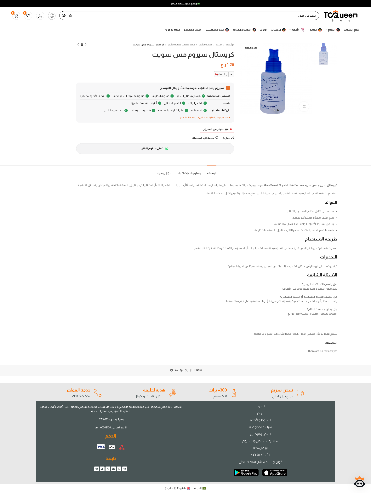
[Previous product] (86, 45)
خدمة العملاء (78, 390)
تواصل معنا (260, 448)
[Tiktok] (102, 469)
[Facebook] (124, 469)
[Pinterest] (96, 469)
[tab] (211, 171)
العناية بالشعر (205, 44)
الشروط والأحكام (260, 420)
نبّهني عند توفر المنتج (152, 148)
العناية (218, 44)
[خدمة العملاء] (97, 393)
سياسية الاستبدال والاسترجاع (260, 441)
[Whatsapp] (119, 469)
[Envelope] (113, 469)
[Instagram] (108, 469)
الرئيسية (229, 44)
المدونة (260, 406)
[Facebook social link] (191, 370)
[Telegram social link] (171, 370)
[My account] (40, 16)
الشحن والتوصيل (260, 434)
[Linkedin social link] (176, 370)
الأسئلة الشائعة (260, 454)
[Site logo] (341, 15)
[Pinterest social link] (181, 370)
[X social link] (186, 370)
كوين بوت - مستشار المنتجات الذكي (260, 461)
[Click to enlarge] (304, 106)
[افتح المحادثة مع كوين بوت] (360, 482)
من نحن (260, 413)
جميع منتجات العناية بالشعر (181, 44)
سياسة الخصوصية (260, 427)
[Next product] (78, 45)
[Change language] (51, 16)
